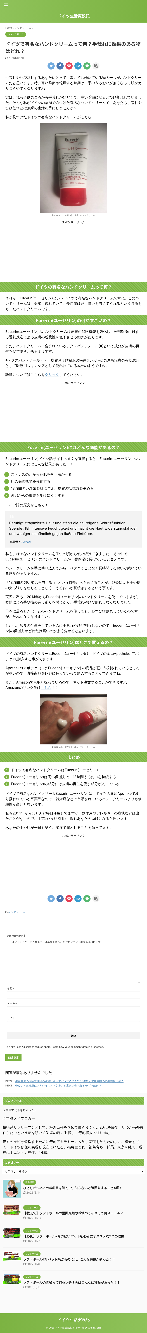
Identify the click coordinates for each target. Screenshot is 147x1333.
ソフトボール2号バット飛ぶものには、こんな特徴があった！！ (69, 1259)
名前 (11, 988)
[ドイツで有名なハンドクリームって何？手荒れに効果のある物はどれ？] (78, 66)
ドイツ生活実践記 (74, 16)
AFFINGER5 (94, 1327)
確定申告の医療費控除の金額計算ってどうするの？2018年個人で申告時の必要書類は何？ (69, 1081)
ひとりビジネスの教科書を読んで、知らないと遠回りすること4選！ (72, 1188)
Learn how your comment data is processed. (78, 1046)
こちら (46, 687)
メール (12, 1003)
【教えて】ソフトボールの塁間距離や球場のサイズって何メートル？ (73, 1213)
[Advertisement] (73, 253)
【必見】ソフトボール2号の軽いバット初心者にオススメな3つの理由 (73, 1236)
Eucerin (26, 542)
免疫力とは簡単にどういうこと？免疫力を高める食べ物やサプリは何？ (58, 1085)
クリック (52, 374)
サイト (11, 1018)
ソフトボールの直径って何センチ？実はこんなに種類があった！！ (71, 1282)
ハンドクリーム (17, 912)
